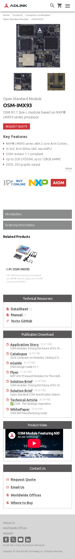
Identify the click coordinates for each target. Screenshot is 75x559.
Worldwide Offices (26, 495)
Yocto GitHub (21, 321)
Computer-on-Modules (38, 15)
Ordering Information (20, 225)
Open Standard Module (15, 19)
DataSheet (19, 309)
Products (17, 15)
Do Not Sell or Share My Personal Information (24, 545)
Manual (16, 315)
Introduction (13, 214)
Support (8, 533)
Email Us (17, 487)
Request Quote (23, 479)
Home (6, 15)
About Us (9, 522)
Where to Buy (22, 503)
